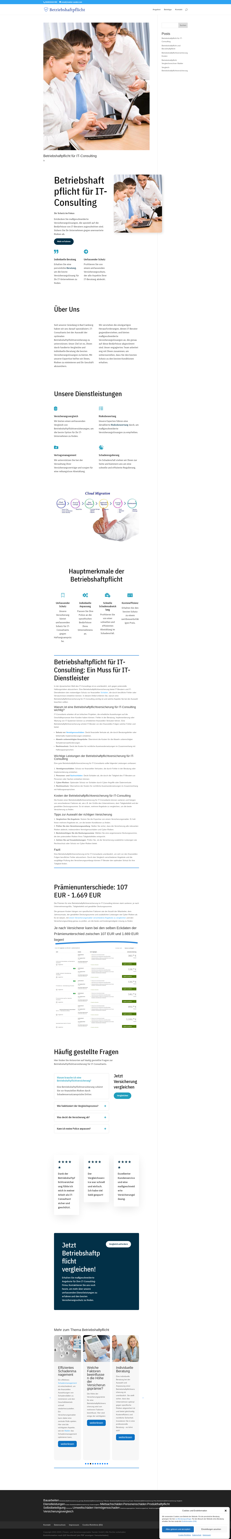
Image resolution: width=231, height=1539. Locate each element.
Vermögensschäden (75, 732)
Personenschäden (135, 1504)
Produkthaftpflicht (158, 1504)
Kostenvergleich (95, 1504)
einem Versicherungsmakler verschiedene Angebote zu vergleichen (97, 918)
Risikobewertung (119, 425)
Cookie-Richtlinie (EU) (92, 1525)
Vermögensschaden (107, 1507)
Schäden (104, 692)
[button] (225, 1510)
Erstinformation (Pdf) (189, 1521)
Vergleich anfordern (118, 1244)
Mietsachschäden (111, 1504)
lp (44, 160)
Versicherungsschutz (141, 1508)
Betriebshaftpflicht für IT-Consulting (70, 156)
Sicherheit (69, 1508)
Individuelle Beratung (95, 1369)
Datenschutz (196, 1535)
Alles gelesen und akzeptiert (178, 1529)
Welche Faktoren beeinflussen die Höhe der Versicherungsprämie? (67, 1378)
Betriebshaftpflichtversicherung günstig (71, 1501)
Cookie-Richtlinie (184, 1535)
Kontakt (178, 10)
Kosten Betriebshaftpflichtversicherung (77, 1504)
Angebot (157, 10)
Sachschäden (76, 775)
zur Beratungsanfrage (183, 1519)
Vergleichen (122, 1095)
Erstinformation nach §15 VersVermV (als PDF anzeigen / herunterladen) (75, 1535)
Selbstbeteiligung (54, 1507)
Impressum (207, 1535)
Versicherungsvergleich (125, 1369)
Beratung (71, 268)
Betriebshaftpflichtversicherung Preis (145, 1501)
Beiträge (168, 10)
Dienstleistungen (54, 1504)
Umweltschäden (83, 1507)
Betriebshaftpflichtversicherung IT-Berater (96, 1501)
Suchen (183, 25)
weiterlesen (67, 1422)
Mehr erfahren (63, 241)
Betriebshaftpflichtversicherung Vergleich (169, 1501)
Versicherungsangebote (127, 1508)
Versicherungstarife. (155, 1508)
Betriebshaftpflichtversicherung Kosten (122, 1501)
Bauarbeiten (51, 1500)
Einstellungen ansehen (211, 1529)
